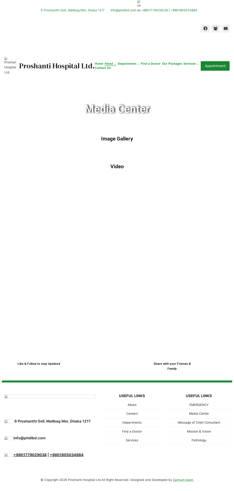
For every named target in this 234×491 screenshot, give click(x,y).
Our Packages (172, 63)
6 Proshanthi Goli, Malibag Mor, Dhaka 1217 (72, 10)
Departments (132, 422)
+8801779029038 (154, 10)
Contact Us (103, 68)
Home (99, 63)
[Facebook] (205, 29)
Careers (132, 413)
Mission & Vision (199, 431)
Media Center (199, 413)
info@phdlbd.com (123, 10)
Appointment (215, 66)
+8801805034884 (184, 10)
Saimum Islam (183, 480)
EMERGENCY (199, 405)
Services (132, 440)
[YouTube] (226, 29)
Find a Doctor (151, 63)
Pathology (199, 440)
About (132, 405)
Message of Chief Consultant (199, 422)
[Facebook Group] (215, 29)
